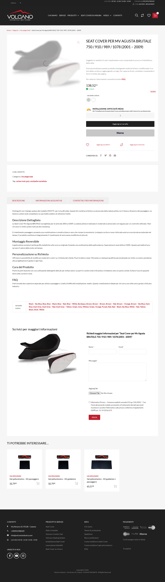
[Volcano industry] (20, 20)
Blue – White (72, 304)
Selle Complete (52, 530)
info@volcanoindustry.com (21, 535)
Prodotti (72, 15)
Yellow (143, 307)
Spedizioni (88, 534)
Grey (80, 307)
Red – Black (116, 307)
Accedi (142, 4)
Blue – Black (52, 304)
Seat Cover (50, 527)
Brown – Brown (99, 304)
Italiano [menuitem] (13, 3)
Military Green (88, 307)
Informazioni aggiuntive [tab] (49, 200)
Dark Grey (37, 307)
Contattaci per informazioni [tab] (88, 200)
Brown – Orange (123, 304)
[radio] (88, 100)
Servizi (62, 15)
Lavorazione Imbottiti (54, 545)
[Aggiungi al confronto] (38, 458)
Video (106, 15)
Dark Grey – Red (48, 307)
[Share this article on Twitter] (105, 155)
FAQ (123, 79)
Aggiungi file (93, 388)
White (41, 309)
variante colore (93, 95)
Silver (36, 309)
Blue (44, 304)
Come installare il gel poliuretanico (98, 545)
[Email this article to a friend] (114, 155)
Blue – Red (61, 304)
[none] (14, 2)
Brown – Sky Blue (138, 304)
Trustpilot (127, 549)
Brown (89, 304)
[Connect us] (10, 555)
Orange (98, 307)
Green (74, 307)
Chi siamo (52, 15)
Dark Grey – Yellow (64, 307)
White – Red (134, 307)
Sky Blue (125, 307)
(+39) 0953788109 (147, 1)
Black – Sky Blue (35, 304)
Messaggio (93, 361)
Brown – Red (111, 304)
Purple (104, 307)
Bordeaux (82, 304)
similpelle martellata (38, 181)
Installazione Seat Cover (55, 541)
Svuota (153, 91)
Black (31, 309)
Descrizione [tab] (18, 200)
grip (28, 181)
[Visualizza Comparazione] (142, 15)
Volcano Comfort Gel (54, 534)
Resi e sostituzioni (91, 538)
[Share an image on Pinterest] (110, 155)
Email (121, 347)
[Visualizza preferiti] (148, 15)
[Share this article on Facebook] (100, 155)
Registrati (150, 4)
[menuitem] (14, 2)
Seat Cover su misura (91, 15)
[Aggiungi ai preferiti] (38, 454)
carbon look (21, 181)
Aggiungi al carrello (120, 124)
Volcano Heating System (55, 538)
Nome (91, 347)
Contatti (117, 15)
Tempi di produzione (92, 530)
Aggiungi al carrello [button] (37, 483)
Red (109, 307)
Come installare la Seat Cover (96, 541)
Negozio (15, 30)
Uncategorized (25, 30)
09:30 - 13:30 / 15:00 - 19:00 (121, 1)
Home (9, 30)
